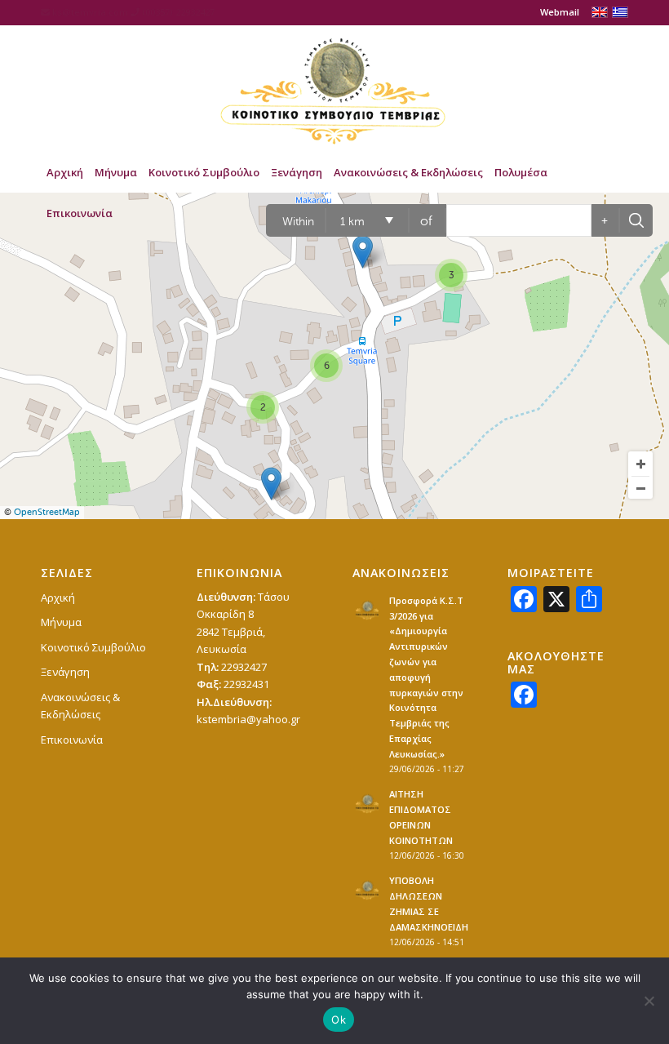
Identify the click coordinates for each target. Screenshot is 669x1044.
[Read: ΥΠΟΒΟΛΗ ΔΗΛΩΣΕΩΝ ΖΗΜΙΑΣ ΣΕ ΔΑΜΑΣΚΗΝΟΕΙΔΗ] (367, 889)
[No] (648, 1001)
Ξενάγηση (65, 671)
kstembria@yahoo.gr (248, 719)
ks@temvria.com (90, 12)
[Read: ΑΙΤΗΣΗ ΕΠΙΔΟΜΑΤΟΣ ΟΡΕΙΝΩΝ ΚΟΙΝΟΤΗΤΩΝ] (367, 803)
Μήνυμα (61, 622)
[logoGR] (334, 88)
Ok (338, 1019)
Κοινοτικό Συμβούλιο (93, 647)
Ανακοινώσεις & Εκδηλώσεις (80, 706)
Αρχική (58, 597)
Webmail (559, 12)
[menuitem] (555, 12)
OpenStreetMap (47, 512)
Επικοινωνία (72, 739)
